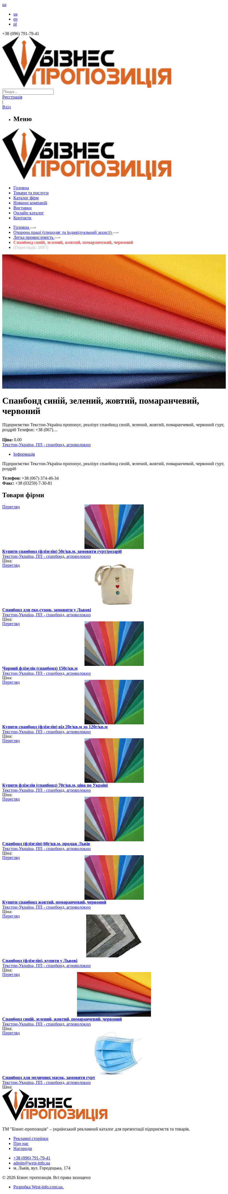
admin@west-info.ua (31, 1163)
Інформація (24, 454)
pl (15, 24)
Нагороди (22, 1148)
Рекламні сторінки (30, 1138)
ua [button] (4, 4)
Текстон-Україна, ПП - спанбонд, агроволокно (46, 444)
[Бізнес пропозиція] (114, 86)
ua (15, 14)
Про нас (21, 1143)
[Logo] (71, 1119)
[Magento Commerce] (114, 178)
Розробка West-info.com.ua (38, 1187)
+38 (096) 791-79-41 (31, 1158)
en (15, 19)
